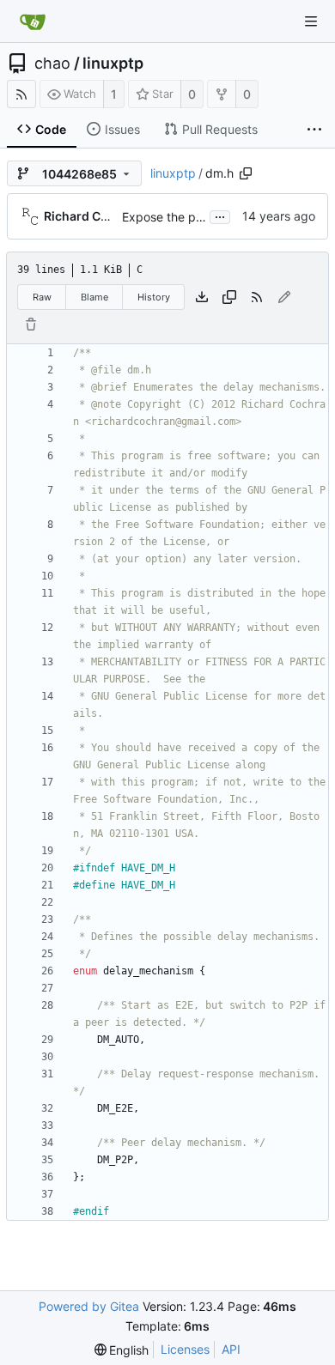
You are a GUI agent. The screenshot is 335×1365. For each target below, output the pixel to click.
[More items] (314, 130)
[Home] (33, 21)
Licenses (185, 1349)
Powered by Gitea (89, 1306)
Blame (94, 297)
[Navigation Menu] (310, 21)
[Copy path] (246, 173)
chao (52, 63)
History (153, 297)
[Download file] (202, 297)
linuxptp (112, 63)
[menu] (121, 1350)
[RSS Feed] (21, 94)
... (220, 215)
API (231, 1349)
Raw (42, 297)
